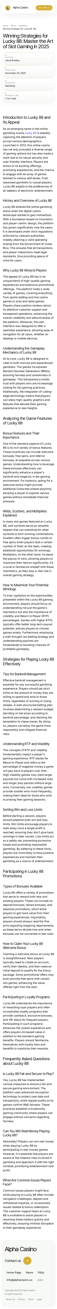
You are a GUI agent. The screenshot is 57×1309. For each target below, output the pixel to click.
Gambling (23, 26)
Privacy (21, 1299)
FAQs (41, 1272)
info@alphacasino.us (19, 1279)
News (13, 26)
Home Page (14, 1272)
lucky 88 (30, 133)
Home (5, 26)
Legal (39, 1299)
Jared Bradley (12, 60)
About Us (10, 1299)
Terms (31, 1299)
